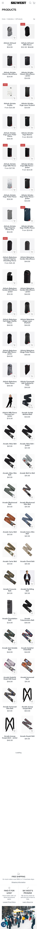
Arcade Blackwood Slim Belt (27, 503)
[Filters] (34, 19)
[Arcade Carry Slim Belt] (27, 520)
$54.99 (10, 47)
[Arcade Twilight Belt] (27, 899)
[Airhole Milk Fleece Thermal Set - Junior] (10, 401)
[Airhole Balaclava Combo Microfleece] (27, 245)
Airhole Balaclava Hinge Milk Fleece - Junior (9, 352)
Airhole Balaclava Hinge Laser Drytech (27, 321)
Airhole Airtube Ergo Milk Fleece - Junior (27, 165)
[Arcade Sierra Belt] (10, 840)
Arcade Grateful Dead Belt (27, 648)
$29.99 (10, 797)
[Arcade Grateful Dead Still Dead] (10, 665)
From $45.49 (10, 263)
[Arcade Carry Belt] (10, 520)
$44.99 (27, 261)
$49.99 (27, 355)
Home (3, 19)
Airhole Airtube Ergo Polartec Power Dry (10, 227)
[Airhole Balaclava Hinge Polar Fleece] (27, 338)
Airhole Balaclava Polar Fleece (10, 382)
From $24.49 (27, 170)
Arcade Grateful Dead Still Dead (10, 678)
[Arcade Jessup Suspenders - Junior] (10, 724)
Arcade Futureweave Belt (27, 619)
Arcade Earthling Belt (27, 590)
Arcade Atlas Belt (10, 444)
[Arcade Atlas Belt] (10, 432)
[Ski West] (18, 3)
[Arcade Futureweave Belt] (27, 606)
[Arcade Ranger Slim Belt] (27, 781)
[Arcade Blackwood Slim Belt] (27, 490)
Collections (10, 19)
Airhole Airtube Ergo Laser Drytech (27, 104)
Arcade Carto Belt (10, 561)
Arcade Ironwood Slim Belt (9, 707)
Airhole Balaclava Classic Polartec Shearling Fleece (10, 258)
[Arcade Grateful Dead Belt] (27, 636)
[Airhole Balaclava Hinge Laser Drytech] (27, 307)
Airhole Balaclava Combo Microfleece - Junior (9, 290)
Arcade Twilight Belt (27, 911)
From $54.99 (27, 137)
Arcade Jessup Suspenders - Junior (9, 737)
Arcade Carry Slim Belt (27, 532)
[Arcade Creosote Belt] (10, 577)
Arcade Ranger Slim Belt (27, 794)
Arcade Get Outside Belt (9, 648)
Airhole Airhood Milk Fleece (27, 43)
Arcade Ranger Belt (27, 765)
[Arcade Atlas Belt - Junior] (27, 432)
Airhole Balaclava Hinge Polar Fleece (27, 351)
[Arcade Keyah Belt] (27, 724)
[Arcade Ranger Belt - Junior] (10, 781)
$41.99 (9, 446)
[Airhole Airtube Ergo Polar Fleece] (10, 183)
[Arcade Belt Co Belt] (27, 461)
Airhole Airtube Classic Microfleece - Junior (27, 74)
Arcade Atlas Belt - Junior (27, 444)
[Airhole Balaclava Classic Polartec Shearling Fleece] (10, 245)
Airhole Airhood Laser (10, 43)
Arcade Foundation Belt (9, 619)
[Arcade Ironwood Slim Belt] (10, 695)
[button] (30, 3)
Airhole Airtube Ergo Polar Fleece (10, 196)
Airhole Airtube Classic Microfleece (9, 73)
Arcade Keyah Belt (27, 736)
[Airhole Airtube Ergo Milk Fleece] (10, 152)
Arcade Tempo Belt (9, 881)
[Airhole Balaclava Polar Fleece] (10, 369)
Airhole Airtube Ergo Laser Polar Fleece (9, 134)
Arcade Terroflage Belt (27, 882)
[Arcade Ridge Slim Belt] (27, 811)
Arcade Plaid (10, 765)
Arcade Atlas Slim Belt (10, 474)
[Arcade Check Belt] (27, 549)
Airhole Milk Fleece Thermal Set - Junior (9, 414)
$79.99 (10, 418)
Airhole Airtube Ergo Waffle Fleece (27, 227)
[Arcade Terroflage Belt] (27, 869)
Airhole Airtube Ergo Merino (27, 133)
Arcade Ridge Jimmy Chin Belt (10, 823)
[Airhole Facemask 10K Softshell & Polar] (27, 369)
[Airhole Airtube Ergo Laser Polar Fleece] (10, 121)
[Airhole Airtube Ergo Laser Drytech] (27, 91)
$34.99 (10, 76)
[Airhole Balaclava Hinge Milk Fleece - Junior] (10, 338)
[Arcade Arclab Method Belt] (27, 401)
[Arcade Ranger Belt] (27, 754)
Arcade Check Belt (27, 561)
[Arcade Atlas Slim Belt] (10, 461)
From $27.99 (10, 168)
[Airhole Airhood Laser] (10, 31)
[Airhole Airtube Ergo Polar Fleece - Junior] (27, 183)
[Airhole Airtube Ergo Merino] (27, 121)
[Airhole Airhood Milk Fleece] (27, 31)
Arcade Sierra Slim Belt (27, 853)
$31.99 (27, 448)
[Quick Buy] (14, 37)
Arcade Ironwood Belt (27, 678)
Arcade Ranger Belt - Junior (9, 794)
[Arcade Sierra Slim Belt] (27, 840)
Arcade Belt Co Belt (27, 473)
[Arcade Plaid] (10, 754)
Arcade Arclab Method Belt (27, 413)
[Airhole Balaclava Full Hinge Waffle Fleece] (10, 307)
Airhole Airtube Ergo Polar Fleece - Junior (27, 196)
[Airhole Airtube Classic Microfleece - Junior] (27, 60)
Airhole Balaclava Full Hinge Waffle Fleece (10, 321)
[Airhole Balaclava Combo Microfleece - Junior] (10, 276)
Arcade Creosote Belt (9, 590)
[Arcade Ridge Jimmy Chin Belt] (10, 811)
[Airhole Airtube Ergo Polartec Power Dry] (10, 214)
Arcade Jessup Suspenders (27, 707)
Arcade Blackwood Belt (9, 503)
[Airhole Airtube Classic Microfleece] (10, 60)
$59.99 (27, 711)
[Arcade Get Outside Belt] (10, 636)
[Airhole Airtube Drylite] (10, 91)
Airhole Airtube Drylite (10, 104)
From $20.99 (10, 108)
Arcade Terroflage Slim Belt (10, 911)
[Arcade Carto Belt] (10, 549)
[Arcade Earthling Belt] (27, 577)
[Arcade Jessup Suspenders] (27, 695)
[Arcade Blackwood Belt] (10, 490)
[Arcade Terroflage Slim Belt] (10, 899)
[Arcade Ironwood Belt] (27, 665)
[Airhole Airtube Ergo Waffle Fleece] (27, 214)
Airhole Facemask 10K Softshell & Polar (27, 383)
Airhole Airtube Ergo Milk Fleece (10, 164)
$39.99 (10, 139)
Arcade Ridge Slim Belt (27, 823)
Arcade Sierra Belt (10, 852)
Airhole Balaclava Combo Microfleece (27, 258)
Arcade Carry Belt (10, 532)
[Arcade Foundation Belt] (10, 606)
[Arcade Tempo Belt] (10, 869)
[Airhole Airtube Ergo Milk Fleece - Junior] (27, 152)
